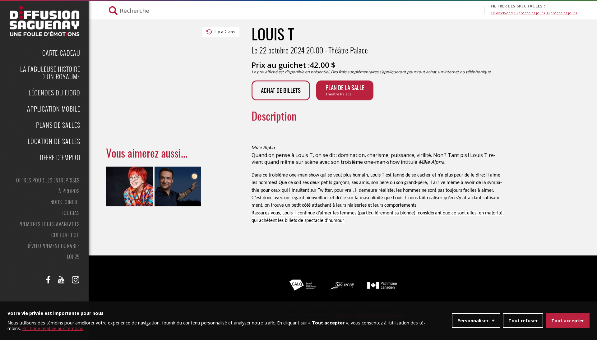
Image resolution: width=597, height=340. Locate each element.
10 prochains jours (529, 13)
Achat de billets (281, 91)
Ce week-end (502, 13)
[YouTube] (61, 279)
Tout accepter (567, 321)
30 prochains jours (561, 13)
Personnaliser (476, 321)
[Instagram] (75, 279)
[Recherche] (296, 10)
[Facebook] (48, 279)
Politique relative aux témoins (52, 328)
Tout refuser (523, 321)
